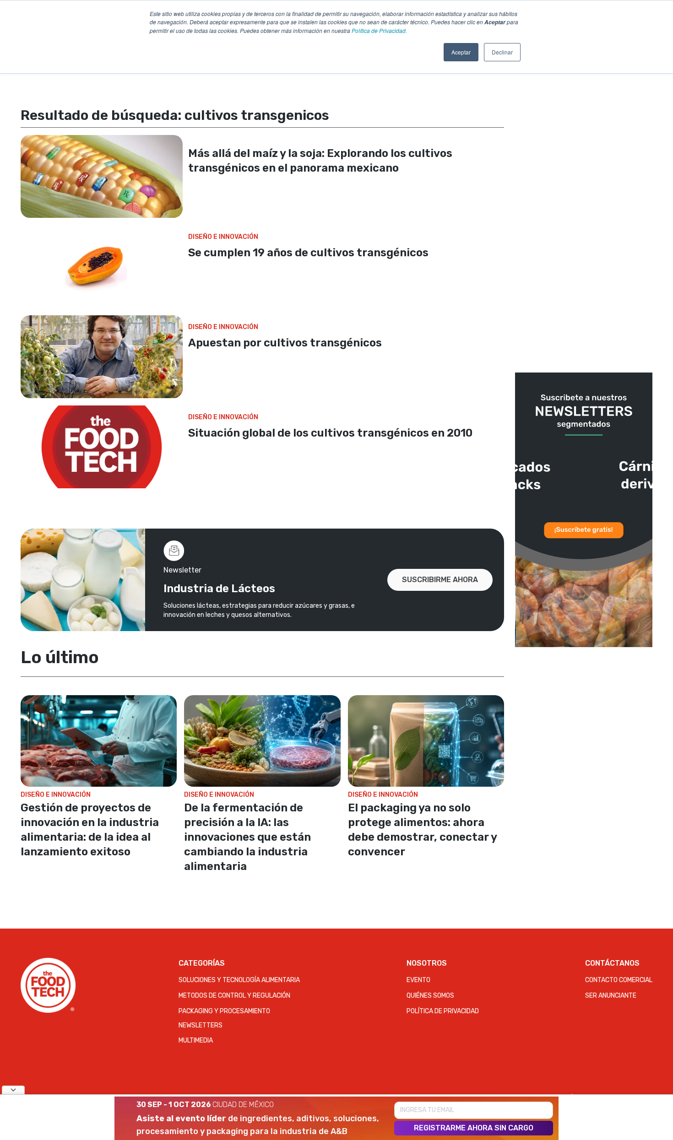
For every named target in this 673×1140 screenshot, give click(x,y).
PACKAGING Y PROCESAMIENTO (224, 1011)
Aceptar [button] (461, 52)
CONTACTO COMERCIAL (618, 980)
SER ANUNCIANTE (610, 996)
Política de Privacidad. (379, 30)
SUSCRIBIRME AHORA (440, 579)
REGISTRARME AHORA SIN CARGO (473, 1128)
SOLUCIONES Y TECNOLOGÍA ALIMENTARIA (239, 980)
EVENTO (418, 980)
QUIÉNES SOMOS (430, 996)
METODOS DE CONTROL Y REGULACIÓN (234, 996)
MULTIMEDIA (196, 1040)
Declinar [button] (502, 52)
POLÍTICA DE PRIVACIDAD (443, 1011)
